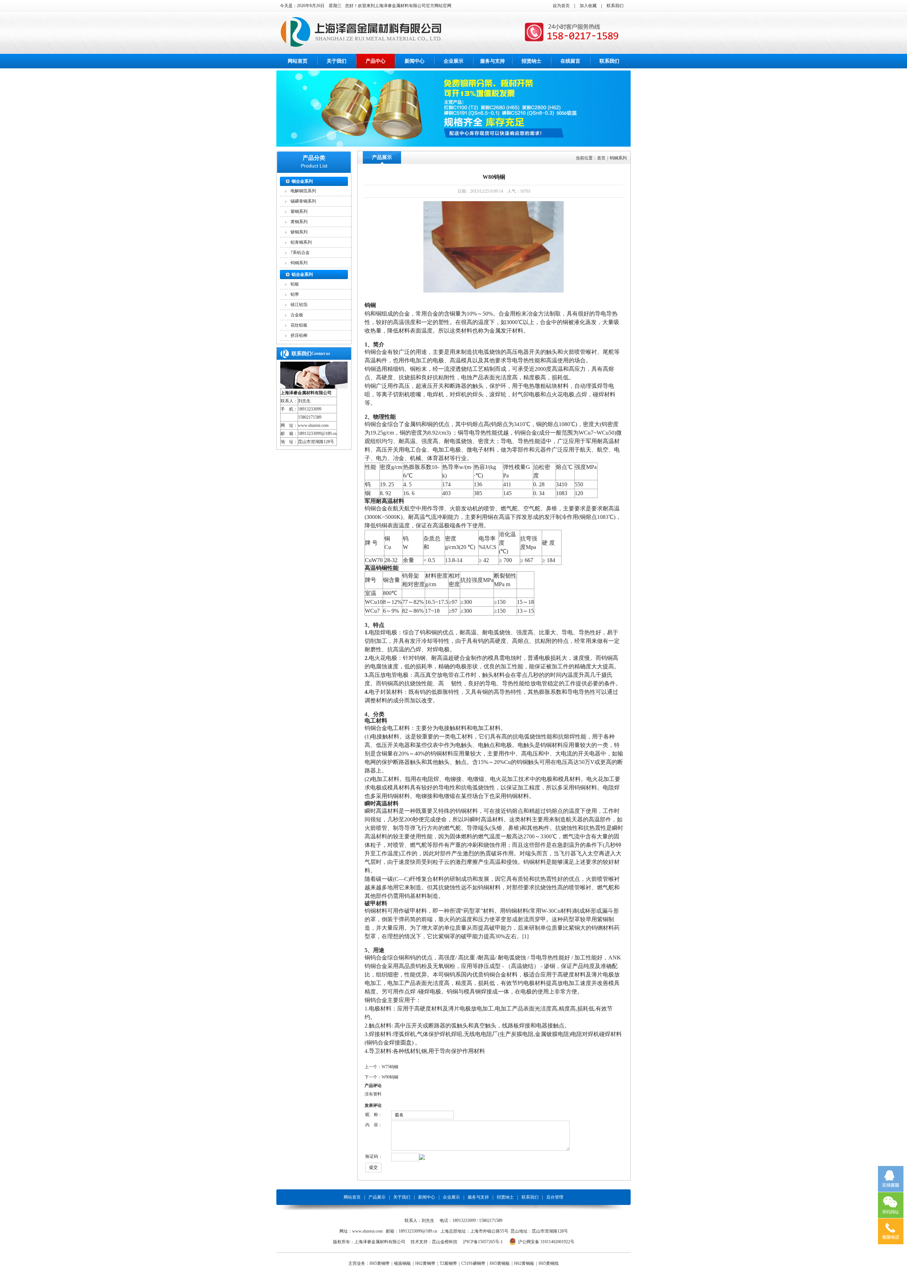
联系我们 (615, 5)
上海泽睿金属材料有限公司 (306, 392)
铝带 (295, 294)
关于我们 (337, 61)
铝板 (295, 284)
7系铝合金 (300, 252)
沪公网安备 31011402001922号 (546, 1241)
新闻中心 (414, 61)
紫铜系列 (299, 211)
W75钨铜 (390, 1066)
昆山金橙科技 (444, 1241)
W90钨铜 (390, 1077)
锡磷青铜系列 (303, 201)
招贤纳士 (531, 61)
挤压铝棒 (299, 335)
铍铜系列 (299, 232)
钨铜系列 (299, 262)
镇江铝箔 (299, 304)
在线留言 (570, 61)
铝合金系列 (302, 274)
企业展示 (453, 61)
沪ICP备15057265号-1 (483, 1241)
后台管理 (554, 1197)
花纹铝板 (299, 325)
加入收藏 (588, 5)
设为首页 (561, 5)
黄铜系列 (299, 221)
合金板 (297, 314)
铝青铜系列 (301, 242)
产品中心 (375, 61)
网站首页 (298, 61)
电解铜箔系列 (303, 190)
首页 (601, 157)
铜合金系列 (302, 181)
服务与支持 (492, 61)
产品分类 (314, 158)
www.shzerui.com (313, 425)
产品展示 (382, 157)
